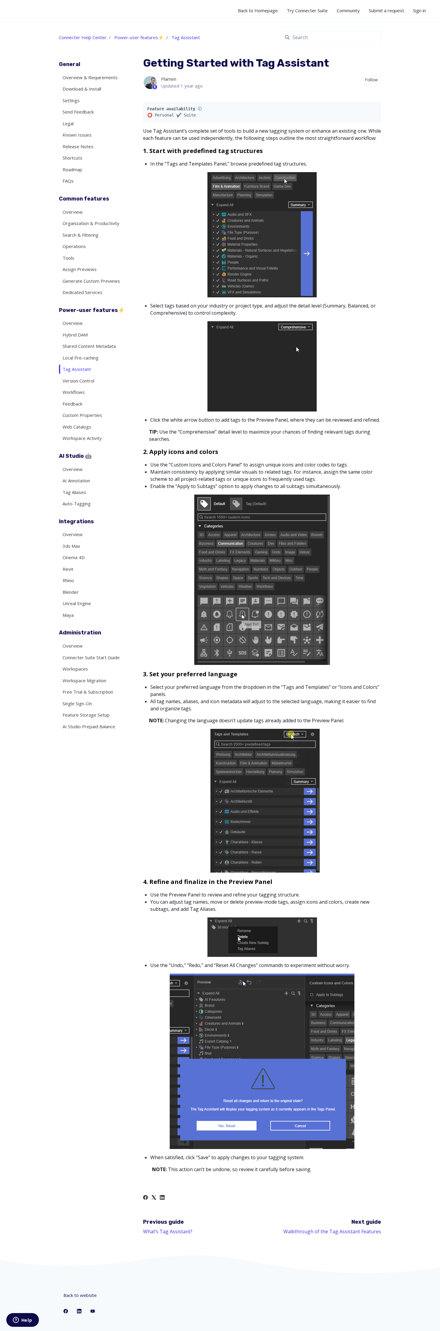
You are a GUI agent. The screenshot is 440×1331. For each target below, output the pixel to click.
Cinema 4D (74, 557)
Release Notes (78, 146)
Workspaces (75, 669)
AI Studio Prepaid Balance (89, 726)
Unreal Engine (77, 603)
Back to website (80, 1295)
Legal (68, 123)
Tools (68, 258)
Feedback (72, 404)
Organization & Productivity (91, 223)
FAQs (68, 181)
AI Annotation (76, 481)
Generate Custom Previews (91, 281)
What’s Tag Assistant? (167, 1231)
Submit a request (386, 10)
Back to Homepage (258, 10)
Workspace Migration (84, 680)
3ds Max (71, 546)
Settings (71, 100)
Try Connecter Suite (307, 10)
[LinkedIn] (162, 1198)
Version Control (78, 381)
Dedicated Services (82, 292)
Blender (71, 592)
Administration (80, 632)
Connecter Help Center (83, 37)
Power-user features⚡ (139, 37)
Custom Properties (82, 415)
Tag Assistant (186, 37)
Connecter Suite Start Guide (91, 657)
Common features (84, 198)
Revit (68, 569)
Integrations (76, 521)
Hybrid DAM (75, 335)
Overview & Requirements (90, 77)
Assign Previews (80, 269)
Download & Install (82, 89)
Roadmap (72, 169)
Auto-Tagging (77, 504)
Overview (73, 212)
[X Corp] (153, 1198)
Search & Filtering (80, 235)
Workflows (74, 392)
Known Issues (77, 135)
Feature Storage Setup (86, 715)
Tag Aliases (74, 492)
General (69, 64)
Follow (371, 79)
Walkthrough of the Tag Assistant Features (332, 1231)
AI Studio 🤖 (75, 456)
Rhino (68, 580)
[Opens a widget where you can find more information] (22, 1320)
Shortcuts (72, 158)
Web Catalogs (77, 427)
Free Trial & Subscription (88, 692)
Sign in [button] (419, 10)
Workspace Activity (82, 438)
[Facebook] (145, 1198)
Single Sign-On (77, 703)
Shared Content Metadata (89, 346)
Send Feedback (78, 112)
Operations (74, 246)
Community (348, 10)
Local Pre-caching (80, 358)
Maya (68, 615)
